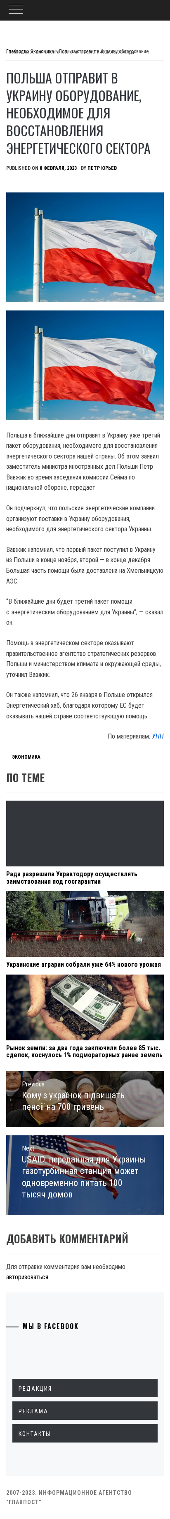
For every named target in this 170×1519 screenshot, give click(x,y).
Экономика (26, 757)
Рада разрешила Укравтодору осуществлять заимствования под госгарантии (71, 877)
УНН (158, 736)
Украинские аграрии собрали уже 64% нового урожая (83, 964)
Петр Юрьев (102, 168)
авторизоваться (27, 1277)
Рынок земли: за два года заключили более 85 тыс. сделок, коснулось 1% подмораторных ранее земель (84, 1051)
